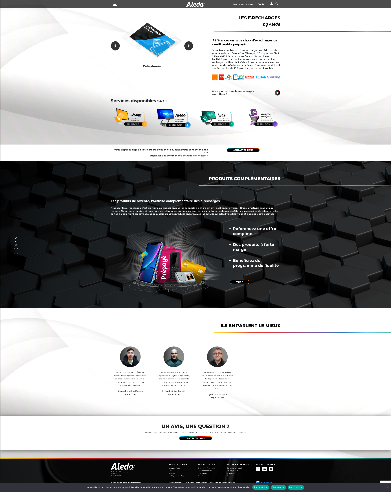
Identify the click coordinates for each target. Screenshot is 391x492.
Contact (262, 4)
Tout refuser (278, 487)
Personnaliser (296, 487)
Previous (115, 45)
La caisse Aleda (174, 468)
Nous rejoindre (232, 471)
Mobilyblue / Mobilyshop (178, 476)
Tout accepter (261, 487)
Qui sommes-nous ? (234, 468)
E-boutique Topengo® (206, 468)
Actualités (230, 473)
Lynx (170, 471)
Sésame (172, 473)
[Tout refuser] (387, 487)
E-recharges (202, 473)
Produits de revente (205, 476)
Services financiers (205, 471)
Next (188, 45)
